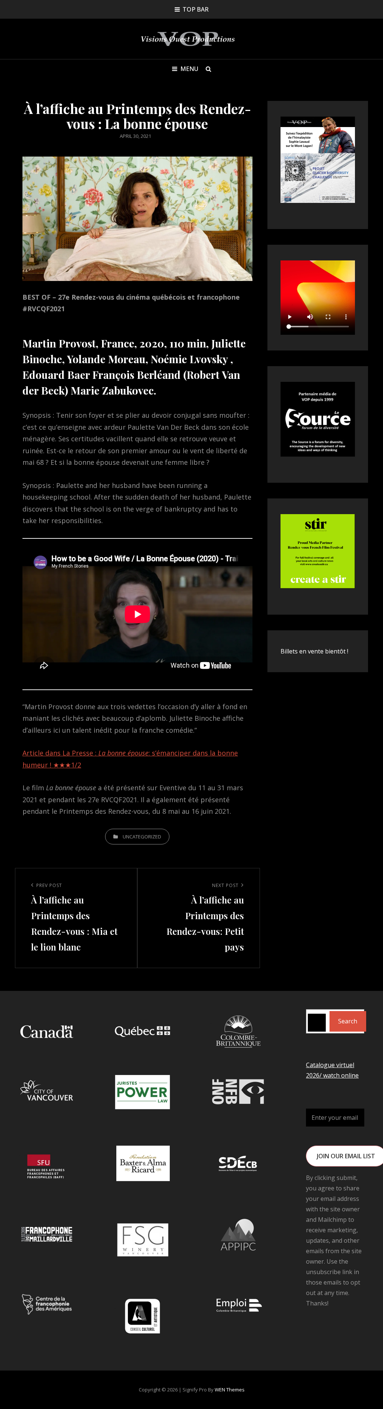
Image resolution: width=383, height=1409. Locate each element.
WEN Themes (230, 1389)
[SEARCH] (208, 68)
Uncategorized (142, 836)
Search (347, 1021)
